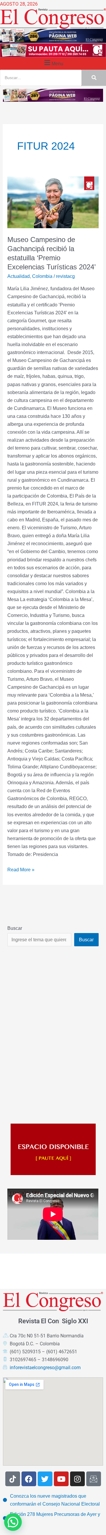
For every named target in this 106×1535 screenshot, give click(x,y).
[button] (53, 62)
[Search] (94, 78)
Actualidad (18, 276)
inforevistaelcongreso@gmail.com (45, 1367)
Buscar (14, 928)
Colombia (42, 276)
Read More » (20, 869)
